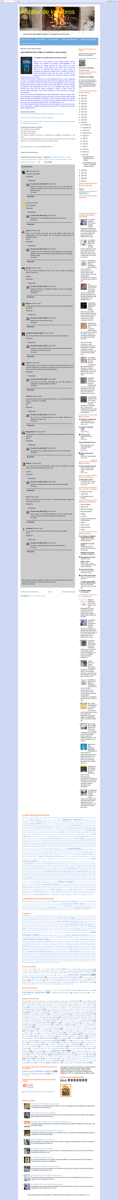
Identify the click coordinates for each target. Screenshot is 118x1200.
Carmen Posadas (26, 832)
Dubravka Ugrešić (26, 838)
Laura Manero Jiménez (28, 944)
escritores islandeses (81, 979)
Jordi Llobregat (76, 854)
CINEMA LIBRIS (86, 590)
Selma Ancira (42, 959)
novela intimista (37, 1051)
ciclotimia (70, 1027)
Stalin (23, 1019)
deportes (54, 1031)
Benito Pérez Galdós (53, 829)
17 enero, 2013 (48, 333)
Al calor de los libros (48, 11)
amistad (48, 1023)
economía (42, 1033)
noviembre (86, 127)
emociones (59, 1033)
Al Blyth (94, 817)
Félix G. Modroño (41, 843)
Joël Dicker (73, 859)
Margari (28, 303)
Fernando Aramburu (47, 841)
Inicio (50, 592)
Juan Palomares (89, 904)
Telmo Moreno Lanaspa (56, 961)
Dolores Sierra (55, 926)
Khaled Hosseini (55, 863)
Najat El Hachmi (72, 874)
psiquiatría (91, 1053)
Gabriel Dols (69, 930)
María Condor (32, 949)
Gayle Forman (59, 843)
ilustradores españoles (33, 992)
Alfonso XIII (45, 1001)
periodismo (27, 1053)
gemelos (53, 1036)
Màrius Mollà (55, 874)
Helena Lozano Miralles (55, 932)
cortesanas (81, 1029)
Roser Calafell (39, 909)
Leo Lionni (71, 865)
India (92, 1009)
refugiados (55, 1054)
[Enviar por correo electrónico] (45, 162)
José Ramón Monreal (68, 939)
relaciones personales (68, 1054)
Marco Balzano (26, 869)
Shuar (87, 1017)
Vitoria (24, 1021)
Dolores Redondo (83, 836)
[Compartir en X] (48, 162)
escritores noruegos (35, 982)
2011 (82, 173)
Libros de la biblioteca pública (58, 159)
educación (49, 1033)
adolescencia (87, 1021)
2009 (82, 178)
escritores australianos (87, 969)
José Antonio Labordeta (70, 856)
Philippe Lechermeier (52, 882)
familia (76, 1034)
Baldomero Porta (91, 919)
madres (39, 1042)
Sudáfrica (30, 1019)
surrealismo (63, 1058)
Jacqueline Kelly (56, 851)
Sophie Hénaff (39, 889)
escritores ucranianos (51, 984)
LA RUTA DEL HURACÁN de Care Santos (92, 398)
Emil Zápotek (25, 1006)
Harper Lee (54, 845)
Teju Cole (85, 891)
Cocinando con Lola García (87, 544)
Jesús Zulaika (26, 937)
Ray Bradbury (62, 884)
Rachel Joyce (29, 884)
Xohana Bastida (39, 962)
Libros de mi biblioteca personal (34, 1074)
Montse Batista (57, 953)
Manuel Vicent (74, 868)
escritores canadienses (28, 972)
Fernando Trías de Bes (79, 841)
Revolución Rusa (77, 1015)
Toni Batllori (67, 892)
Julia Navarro (57, 861)
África (74, 1062)
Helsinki (74, 1009)
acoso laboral (76, 1021)
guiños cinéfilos (34, 1038)
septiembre (86, 133)
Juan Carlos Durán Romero (85, 939)
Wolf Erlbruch (78, 909)
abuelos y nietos (41, 1021)
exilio (63, 1034)
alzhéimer (39, 1023)
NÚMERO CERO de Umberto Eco (92, 379)
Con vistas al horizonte (88, 575)
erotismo (93, 1033)
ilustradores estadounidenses (60, 992)
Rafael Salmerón (38, 884)
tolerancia (67, 1060)
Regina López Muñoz (84, 956)
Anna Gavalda (31, 825)
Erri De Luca (51, 840)
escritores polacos (48, 982)
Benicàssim (85, 1001)
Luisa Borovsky (35, 946)
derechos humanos (64, 1031)
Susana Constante (35, 961)
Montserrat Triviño (67, 953)
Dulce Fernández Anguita (73, 926)
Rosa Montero (37, 886)
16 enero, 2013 (34, 171)
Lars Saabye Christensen (38, 865)
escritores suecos (87, 982)
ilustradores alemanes (28, 990)
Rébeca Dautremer (47, 909)
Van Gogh (79, 1019)
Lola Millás (30, 866)
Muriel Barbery (47, 874)
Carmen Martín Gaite (79, 830)
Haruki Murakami (62, 845)
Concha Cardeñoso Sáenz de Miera (78, 925)
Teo (67, 909)
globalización (75, 1036)
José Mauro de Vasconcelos (46, 859)
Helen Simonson (79, 845)
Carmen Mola (91, 831)
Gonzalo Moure (26, 845)
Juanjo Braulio (50, 861)
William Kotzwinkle (60, 894)
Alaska (32, 1001)
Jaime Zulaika (72, 935)
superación (54, 1058)
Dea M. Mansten (30, 926)
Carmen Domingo (69, 830)
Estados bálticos (57, 1006)
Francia (24, 1007)
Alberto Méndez (57, 820)
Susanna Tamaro (39, 891)
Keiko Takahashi (75, 943)
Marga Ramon (30, 431)
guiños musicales (62, 1038)
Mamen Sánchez (46, 868)
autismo (84, 1023)
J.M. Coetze (40, 851)
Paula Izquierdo (44, 879)
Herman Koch (39, 846)
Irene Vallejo (45, 849)
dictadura (74, 1031)
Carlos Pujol (93, 921)
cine (23, 1029)
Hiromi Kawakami (56, 846)
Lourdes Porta (26, 946)
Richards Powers (88, 884)
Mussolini (81, 1012)
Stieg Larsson (73, 889)
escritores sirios (60, 982)
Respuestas (32, 180)
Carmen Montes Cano (77, 923)
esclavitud (27, 1034)
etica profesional (55, 1034)
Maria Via (24, 948)
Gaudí (75, 1007)
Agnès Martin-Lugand (75, 817)
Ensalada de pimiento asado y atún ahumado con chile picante (88, 548)
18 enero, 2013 (34, 363)
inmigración (42, 1040)
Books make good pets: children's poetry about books (87, 469)
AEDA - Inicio (85, 561)
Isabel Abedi (64, 849)
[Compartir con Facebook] (50, 162)
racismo (24, 1054)
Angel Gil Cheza (88, 823)
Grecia (24, 1009)
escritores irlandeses (67, 979)
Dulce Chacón (35, 838)
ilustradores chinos (87, 990)
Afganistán (25, 1001)
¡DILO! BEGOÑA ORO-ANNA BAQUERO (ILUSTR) (87, 447)
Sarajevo (38, 1017)
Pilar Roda (62, 956)
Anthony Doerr (75, 825)
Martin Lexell (73, 948)
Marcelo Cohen (92, 946)
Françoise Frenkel (91, 841)
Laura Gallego (57, 865)
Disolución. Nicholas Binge (88, 456)
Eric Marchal (44, 840)
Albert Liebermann (48, 820)
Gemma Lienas (67, 843)
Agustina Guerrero (86, 817)
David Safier (47, 836)
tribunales (32, 1062)
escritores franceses (71, 977)
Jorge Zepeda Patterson (31, 856)
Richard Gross (38, 958)
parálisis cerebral (91, 1051)
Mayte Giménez (83, 951)
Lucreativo (60, 906)
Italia (41, 1011)
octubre (85, 130)
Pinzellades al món (87, 479)
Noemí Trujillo (67, 876)
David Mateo (34, 836)
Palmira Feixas (26, 956)
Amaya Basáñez (53, 918)
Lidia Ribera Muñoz (79, 865)
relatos (91, 1054)
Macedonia (91, 1011)
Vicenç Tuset (92, 961)
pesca (35, 1053)
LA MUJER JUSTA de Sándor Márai (92, 642)
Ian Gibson (75, 846)
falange (70, 1034)
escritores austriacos (28, 971)
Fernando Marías (58, 841)
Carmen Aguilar (36, 923)
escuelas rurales (44, 1034)
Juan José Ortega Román (45, 941)
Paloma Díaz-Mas (47, 878)
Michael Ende (44, 873)
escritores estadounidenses (29, 159)
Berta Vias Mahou (44, 921)
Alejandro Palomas (71, 819)
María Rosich (26, 951)
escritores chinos (70, 972)
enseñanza (86, 1033)
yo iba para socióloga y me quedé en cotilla (88, 536)
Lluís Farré (49, 906)
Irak (31, 1011)
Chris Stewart (61, 832)
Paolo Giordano (78, 878)
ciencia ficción (90, 1027)
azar (54, 1025)
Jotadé (82, 430)
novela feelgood (72, 1048)
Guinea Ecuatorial (59, 1009)
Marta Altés (67, 906)
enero (84, 154)
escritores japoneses (36, 980)
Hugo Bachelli (66, 932)
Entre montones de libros (87, 454)
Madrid (24, 1012)
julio (84, 138)
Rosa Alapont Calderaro (71, 958)
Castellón (61, 1002)
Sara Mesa (37, 887)
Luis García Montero (68, 866)
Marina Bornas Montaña (45, 948)
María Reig (74, 871)
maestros (47, 1042)
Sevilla (82, 1017)
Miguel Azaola (29, 953)
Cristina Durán (91, 901)
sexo (58, 1056)
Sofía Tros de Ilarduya (90, 959)
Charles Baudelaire (36, 832)
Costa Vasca (43, 1004)
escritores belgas (41, 971)
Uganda (47, 1019)
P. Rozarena (81, 954)
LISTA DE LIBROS (40, 39)
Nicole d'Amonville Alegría (54, 954)
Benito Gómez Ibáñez (27, 921)
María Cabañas (75, 906)
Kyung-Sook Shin (26, 865)
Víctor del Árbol (41, 894)
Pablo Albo (90, 876)
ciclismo (64, 1027)
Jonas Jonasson (50, 854)
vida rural (58, 1062)
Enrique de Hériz (81, 928)
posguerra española (65, 1053)
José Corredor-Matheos (83, 856)
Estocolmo (66, 1006)
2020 (82, 103)
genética (60, 1036)
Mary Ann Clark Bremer (28, 871)
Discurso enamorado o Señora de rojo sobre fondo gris (88, 586)
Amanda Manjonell (44, 918)
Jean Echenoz (26, 852)
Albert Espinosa (36, 820)
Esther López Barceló (68, 840)
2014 (82, 120)
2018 (82, 109)
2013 (82, 122)
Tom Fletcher (60, 892)
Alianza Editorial (86, 504)
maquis (62, 1042)
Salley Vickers (83, 886)
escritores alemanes (55, 969)
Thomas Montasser (38, 892)
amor (56, 1023)
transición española (77, 1060)
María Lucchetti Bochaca (77, 949)
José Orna (58, 859)
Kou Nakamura (72, 863)
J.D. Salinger (33, 851)
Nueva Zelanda (31, 1014)
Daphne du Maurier (86, 834)
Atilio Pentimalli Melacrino (70, 919)
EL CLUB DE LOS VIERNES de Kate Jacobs (45, 1104)
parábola (82, 1051)
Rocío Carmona (29, 886)
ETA (78, 1004)
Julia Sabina (64, 861)
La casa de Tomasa (87, 569)
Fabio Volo (29, 841)
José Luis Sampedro (31, 859)
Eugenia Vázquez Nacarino (34, 930)
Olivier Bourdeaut (82, 876)
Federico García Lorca (82, 1006)
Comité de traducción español (57, 925)
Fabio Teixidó (45, 930)
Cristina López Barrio (41, 834)
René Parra (93, 956)
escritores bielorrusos (54, 971)
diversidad (88, 1031)
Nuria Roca (74, 876)
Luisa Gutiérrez (43, 946)
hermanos (74, 1038)
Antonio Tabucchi (55, 827)
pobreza (48, 1053)
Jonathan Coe (58, 854)
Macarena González (53, 946)
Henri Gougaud (30, 846)
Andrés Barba (79, 823)
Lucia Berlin (60, 866)
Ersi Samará (89, 928)
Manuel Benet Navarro (56, 868)
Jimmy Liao (88, 852)
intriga (40, 159)
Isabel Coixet (84, 849)
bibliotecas (62, 1025)
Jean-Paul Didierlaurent (37, 852)
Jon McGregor (42, 854)
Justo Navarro (66, 943)
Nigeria (87, 1012)
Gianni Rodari (84, 843)
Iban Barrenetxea (55, 904)
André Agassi (71, 823)
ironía (68, 1040)
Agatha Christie (57, 817)
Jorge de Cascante (45, 856)
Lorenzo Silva (47, 866)
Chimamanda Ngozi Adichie (49, 832)
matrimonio (77, 1042)
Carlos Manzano (74, 921)
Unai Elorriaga (84, 961)
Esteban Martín (59, 840)
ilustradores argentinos (42, 990)
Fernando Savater (68, 841)
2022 (82, 98)
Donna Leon (92, 836)
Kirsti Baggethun (84, 943)
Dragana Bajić (62, 926)
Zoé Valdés (90, 894)
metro (49, 1044)
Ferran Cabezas (34, 904)
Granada (91, 1007)
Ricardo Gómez (79, 884)
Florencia (91, 1006)
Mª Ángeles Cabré (86, 953)
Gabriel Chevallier (51, 843)
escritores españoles (79, 974)
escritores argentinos (72, 969)
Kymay (28, 230)
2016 (82, 114)
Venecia (86, 1019)
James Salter (64, 851)
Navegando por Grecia (88, 557)
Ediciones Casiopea (87, 509)
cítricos (41, 1031)
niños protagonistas (75, 1046)
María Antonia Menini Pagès (84, 948)
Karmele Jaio (89, 861)
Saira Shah (76, 886)
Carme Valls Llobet (49, 830)
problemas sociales (80, 1053)
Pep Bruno (67, 879)
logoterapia (32, 1042)
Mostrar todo (94, 460)
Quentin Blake (66, 907)
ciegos (76, 1027)
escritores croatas (49, 975)
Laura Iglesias (92, 943)
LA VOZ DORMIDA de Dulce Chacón (42, 1139)
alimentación (31, 1023)
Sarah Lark (44, 887)
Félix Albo (33, 843)
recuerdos (44, 1055)
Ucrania (42, 1019)
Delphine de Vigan (56, 836)
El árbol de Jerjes (85, 558)
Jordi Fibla (76, 937)
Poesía (67, 1014)
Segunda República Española (69, 1017)
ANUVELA (25, 916)
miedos (65, 1044)
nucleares (47, 1051)
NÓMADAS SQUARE (87, 553)
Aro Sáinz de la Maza (67, 827)
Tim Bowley (46, 892)
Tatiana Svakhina (45, 961)
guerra (83, 1036)
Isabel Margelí (45, 935)
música (85, 1044)
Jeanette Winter (48, 852)
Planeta (83, 522)
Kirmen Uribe (64, 863)
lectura (85, 1040)
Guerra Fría (49, 1009)
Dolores (28, 463)
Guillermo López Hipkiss (41, 932)
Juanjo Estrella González (28, 943)
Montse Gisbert (40, 874)
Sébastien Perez (68, 891)
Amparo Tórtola (51, 822)
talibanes (37, 1060)
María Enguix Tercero (63, 949)
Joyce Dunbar (65, 859)
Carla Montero (26, 830)
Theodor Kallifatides (27, 892)
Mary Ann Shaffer (39, 871)
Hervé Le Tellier (47, 846)
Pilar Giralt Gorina (54, 956)
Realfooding (58, 1015)
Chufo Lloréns (89, 832)
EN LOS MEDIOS (53, 39)
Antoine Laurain (84, 825)
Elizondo (91, 1004)
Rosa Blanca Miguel (30, 909)
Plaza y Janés (85, 525)
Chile (94, 1002)
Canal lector (84, 494)
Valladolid (61, 1019)
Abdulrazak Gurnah (27, 817)
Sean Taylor (50, 887)
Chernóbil (88, 1002)
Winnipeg (30, 1021)
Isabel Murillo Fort (54, 935)
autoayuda (91, 1023)
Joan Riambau (45, 937)
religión (24, 1056)
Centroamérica (70, 1002)
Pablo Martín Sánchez (90, 954)
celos (58, 1027)
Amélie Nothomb (64, 822)
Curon (68, 1004)
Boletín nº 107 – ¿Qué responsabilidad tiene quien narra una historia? (88, 564)
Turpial (83, 529)
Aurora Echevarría (82, 919)
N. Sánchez (36, 954)
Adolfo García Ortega (44, 916)
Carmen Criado (56, 923)
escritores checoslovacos (44, 972)
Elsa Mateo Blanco (61, 928)
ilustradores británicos (71, 990)
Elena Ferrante (65, 838)
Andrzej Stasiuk (63, 823)
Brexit (41, 1002)
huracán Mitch (92, 1038)
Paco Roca (30, 878)
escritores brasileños (68, 971)
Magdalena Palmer (63, 946)
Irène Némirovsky (54, 849)
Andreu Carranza (54, 823)
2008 (82, 181)
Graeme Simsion (36, 845)
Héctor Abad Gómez (83, 1009)
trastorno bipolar (90, 1060)
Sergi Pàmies (49, 959)
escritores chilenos (58, 972)
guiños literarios (47, 1038)
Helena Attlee (87, 845)
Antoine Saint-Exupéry (46, 901)
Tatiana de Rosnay (78, 891)
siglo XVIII (79, 1056)
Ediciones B (84, 507)
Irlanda (36, 1011)
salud (38, 1056)
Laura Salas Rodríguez (51, 944)
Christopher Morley (80, 832)
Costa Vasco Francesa (54, 1004)
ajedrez (24, 1023)
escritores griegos (88, 977)
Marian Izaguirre (62, 869)
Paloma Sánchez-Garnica (59, 878)
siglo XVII (71, 1056)
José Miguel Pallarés (56, 939)
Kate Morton (30, 863)
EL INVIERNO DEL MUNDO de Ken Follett (88, 158)
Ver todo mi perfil (84, 70)
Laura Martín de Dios (39, 944)
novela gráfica (83, 1048)
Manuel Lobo (84, 946)
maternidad (69, 1042)
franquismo (25, 1036)
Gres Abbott (48, 904)
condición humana (52, 1029)
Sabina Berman (68, 886)
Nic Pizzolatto (37, 876)
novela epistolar (47, 1048)
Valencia (54, 1019)
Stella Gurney (64, 889)
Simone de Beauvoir (67, 887)
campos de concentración (48, 1027)
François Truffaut (49, 1007)
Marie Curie (33, 1012)
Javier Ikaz (86, 851)
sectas (53, 1056)
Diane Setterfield (73, 836)
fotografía (91, 1034)
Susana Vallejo (30, 891)
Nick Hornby (53, 876)
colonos (42, 1029)
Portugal (74, 1014)
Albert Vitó (72, 916)
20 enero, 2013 (40, 431)
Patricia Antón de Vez (36, 956)
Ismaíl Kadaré (25, 851)
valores (39, 1062)
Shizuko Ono (57, 959)
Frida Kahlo (59, 1007)
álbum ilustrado (83, 1063)
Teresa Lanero (77, 961)
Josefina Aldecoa (58, 856)
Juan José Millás (42, 861)
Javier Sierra (92, 851)
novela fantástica (60, 1048)
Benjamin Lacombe (59, 901)
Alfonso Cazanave (87, 916)
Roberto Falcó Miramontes (57, 958)
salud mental (46, 1056)
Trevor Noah (74, 892)
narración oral (92, 1044)
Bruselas (47, 1002)
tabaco (31, 1060)
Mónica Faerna (29, 954)
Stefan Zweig (56, 889)
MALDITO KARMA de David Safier (91, 601)
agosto (85, 135)
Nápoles (39, 1014)
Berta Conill (37, 921)
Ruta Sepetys (60, 886)
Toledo (36, 1019)
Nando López (79, 874)
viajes (51, 1062)
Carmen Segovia (82, 901)
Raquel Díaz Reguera (51, 884)
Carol (28, 363)
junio (84, 141)
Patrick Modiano (87, 878)
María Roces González (90, 949)
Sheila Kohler (57, 887)
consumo (65, 1029)
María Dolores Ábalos (52, 949)
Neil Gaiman (30, 876)
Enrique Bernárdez (71, 928)
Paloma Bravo (38, 878)
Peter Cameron (88, 879)
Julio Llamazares (82, 861)
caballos (38, 1027)
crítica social (91, 1029)
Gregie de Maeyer (46, 845)
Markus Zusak (79, 869)
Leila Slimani (64, 865)
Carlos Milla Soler (84, 921)
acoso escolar (67, 1021)
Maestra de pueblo (27, 868)
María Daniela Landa (41, 949)
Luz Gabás (93, 866)
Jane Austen (72, 851)
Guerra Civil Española (36, 1009)
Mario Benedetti (71, 869)
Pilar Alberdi (86, 882)
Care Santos (92, 829)
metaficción (32, 1044)
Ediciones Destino (86, 511)
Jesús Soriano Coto (78, 852)
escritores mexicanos (66, 980)
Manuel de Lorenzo (84, 868)
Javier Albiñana (83, 935)
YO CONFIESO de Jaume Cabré (92, 286)
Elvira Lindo (89, 838)
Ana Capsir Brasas (74, 822)
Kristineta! (29, 528)
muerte (70, 1044)
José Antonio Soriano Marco (36, 939)
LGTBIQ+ (67, 1011)
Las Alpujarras (83, 1011)
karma (79, 1040)
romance (31, 1056)
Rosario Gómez (52, 886)
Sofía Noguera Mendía (67, 959)
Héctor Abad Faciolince (66, 846)
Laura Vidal (67, 944)
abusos (52, 1021)
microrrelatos (57, 1044)
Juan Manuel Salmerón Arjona (62, 941)
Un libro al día (85, 434)
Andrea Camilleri (36, 824)
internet (49, 1040)
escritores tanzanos (39, 984)
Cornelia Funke (31, 834)
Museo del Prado (72, 1012)
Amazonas (59, 1001)
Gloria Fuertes (92, 843)
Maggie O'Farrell (36, 868)
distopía (81, 1031)
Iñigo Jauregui (62, 935)
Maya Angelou (26, 873)
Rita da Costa (46, 958)
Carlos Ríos (33, 830)
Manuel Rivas (66, 868)
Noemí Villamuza (43, 907)
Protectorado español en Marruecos (31, 1015)
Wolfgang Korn (69, 894)
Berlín (92, 1001)
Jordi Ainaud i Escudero (65, 937)
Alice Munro (32, 822)
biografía (70, 1025)
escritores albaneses (41, 969)
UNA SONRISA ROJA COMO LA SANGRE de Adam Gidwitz (89, 164)
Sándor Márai (60, 891)
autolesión (39, 1025)
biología (78, 1025)
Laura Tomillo (61, 944)
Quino (91, 882)
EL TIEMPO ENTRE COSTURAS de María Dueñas (92, 223)
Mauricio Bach (74, 951)
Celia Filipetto (38, 925)
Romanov (91, 1015)
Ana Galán (90, 822)
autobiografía (27, 1025)
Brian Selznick (72, 829)
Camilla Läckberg (82, 829)
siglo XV (64, 1056)
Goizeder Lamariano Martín (35, 333)
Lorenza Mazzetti (38, 866)
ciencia (82, 1027)
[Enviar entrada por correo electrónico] (38, 162)
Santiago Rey (34, 959)
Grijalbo (83, 514)
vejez (44, 1062)
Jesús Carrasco (58, 852)
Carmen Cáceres (64, 923)
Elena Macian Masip (31, 928)
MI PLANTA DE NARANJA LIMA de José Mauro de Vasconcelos (51, 1122)
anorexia (64, 1023)
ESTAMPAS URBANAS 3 (88, 554)
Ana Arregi (78, 918)
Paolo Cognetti (70, 878)
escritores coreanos (36, 975)
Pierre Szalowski (78, 882)
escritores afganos (27, 969)
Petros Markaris (31, 882)
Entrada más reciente (29, 592)
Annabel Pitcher (47, 825)
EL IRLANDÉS (85, 592)
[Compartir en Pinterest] (51, 162)
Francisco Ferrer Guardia (36, 1007)
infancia (32, 1040)
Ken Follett (47, 863)
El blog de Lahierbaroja (88, 419)
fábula (32, 1036)
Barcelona (76, 1001)
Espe (27, 171)
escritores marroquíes (51, 980)
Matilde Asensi (92, 871)
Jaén (51, 1011)
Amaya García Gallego (66, 918)
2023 (82, 95)
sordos (46, 1058)
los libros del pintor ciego (87, 427)
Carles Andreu (52, 921)
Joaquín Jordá (53, 937)
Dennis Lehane (65, 836)
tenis (44, 1060)
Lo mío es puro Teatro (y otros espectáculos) (88, 582)
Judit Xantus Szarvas (40, 943)
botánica (84, 1025)
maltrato (54, 1042)
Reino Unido (66, 1015)
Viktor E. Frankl (31, 894)
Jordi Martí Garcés (91, 937)
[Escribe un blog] (46, 162)
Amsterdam (67, 1001)
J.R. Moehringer (48, 851)
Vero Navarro (71, 909)
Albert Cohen (25, 820)
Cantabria (54, 1002)
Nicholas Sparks (45, 876)
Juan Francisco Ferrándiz (83, 859)
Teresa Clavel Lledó (68, 961)
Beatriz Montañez (43, 829)
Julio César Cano (72, 861)
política (55, 1053)
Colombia (26, 1004)
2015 (82, 117)
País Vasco (53, 1014)
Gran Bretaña (83, 1007)
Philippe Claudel (41, 882)
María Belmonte (49, 871)
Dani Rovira (61, 834)
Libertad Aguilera (75, 944)
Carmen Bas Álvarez (45, 923)
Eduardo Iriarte (84, 926)
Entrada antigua (68, 592)
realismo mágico (34, 1054)
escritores (35, 1034)
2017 (82, 112)
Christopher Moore (69, 832)
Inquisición (25, 1011)
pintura (41, 1053)
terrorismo (50, 1060)
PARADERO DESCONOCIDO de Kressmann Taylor (47, 1130)
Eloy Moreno (80, 838)
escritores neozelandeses (81, 980)
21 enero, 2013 (36, 463)
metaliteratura (42, 1044)
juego (74, 1040)
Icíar (27, 497)
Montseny (40, 1012)
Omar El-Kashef (74, 954)
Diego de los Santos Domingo (43, 926)
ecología (35, 1033)
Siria (93, 1017)
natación (26, 1046)
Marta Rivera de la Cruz (89, 869)
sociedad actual (90, 1057)
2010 (82, 175)
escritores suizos (26, 984)
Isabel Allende (74, 848)
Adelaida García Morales (46, 817)
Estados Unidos (46, 1006)
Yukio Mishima (76, 894)
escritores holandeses (40, 979)
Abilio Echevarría (33, 916)
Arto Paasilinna (77, 827)
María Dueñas (59, 871)
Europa (72, 1006)
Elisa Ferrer (72, 838)
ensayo (78, 1033)
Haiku (67, 1009)
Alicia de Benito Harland (32, 918)
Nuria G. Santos (65, 954)
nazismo (62, 1046)
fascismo (83, 1034)
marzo (85, 149)
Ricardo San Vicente (27, 958)
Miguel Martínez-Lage (38, 953)
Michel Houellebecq (54, 873)
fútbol (38, 1036)
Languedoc (74, 1011)
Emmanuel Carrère (35, 840)
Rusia (23, 1017)
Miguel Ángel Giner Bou (76, 873)
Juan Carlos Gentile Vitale (29, 941)
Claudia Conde (45, 925)
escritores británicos (84, 971)
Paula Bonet (36, 879)
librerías (24, 1042)
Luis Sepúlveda (78, 866)
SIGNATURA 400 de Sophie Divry (92, 325)
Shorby (28, 268)
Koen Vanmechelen (35, 906)
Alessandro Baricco (87, 820)
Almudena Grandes (41, 822)
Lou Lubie (53, 866)
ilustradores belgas (57, 990)
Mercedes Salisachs (35, 873)
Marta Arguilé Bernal (63, 948)
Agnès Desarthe (65, 817)
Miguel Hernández (64, 873)
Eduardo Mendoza (54, 838)
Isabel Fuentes (92, 849)
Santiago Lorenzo (27, 887)
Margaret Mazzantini (52, 869)
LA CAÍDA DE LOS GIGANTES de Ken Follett (45, 1166)
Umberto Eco (89, 892)
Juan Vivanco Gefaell (90, 941)
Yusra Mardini (84, 894)
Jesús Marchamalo (67, 852)
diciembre (86, 125)
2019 (82, 106)
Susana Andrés (26, 961)
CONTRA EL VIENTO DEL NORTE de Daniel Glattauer (92, 306)
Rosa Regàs (44, 886)
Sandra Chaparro (26, 959)
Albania (38, 1001)
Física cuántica (68, 1007)
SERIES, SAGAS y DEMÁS (88, 39)
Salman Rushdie (91, 886)
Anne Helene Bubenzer (57, 825)
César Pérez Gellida (53, 834)
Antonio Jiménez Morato (42, 919)
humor (82, 1038)
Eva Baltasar (78, 840)
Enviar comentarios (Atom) (37, 596)
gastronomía (45, 1036)
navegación (53, 1046)
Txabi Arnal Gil (82, 892)
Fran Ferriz (41, 904)
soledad (29, 1059)
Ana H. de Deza (85, 918)
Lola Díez (93, 944)
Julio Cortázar (50, 943)
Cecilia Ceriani (30, 925)
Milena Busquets (48, 953)
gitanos (67, 1036)
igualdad (26, 1040)
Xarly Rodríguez (86, 909)
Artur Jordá (51, 919)
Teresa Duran (92, 891)
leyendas (45, 159)
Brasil (29, 1002)
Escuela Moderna (35, 1006)
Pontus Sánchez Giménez (71, 956)
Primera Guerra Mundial (86, 1014)
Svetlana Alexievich (50, 891)
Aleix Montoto (78, 916)
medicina (86, 1042)
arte (78, 1023)
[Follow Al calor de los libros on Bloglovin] (84, 194)
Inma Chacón (38, 849)
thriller (58, 1061)
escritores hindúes (27, 979)
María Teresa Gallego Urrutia (40, 951)
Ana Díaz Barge (84, 822)
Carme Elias (40, 830)
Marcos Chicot (34, 869)
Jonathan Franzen (66, 854)
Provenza (44, 1015)
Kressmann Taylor (81, 863)
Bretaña (35, 1002)
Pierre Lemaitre (65, 882)
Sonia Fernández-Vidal (86, 887)
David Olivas (40, 836)
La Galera (84, 516)
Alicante (53, 1001)
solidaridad (39, 1058)
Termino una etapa (86, 77)
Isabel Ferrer (85, 932)
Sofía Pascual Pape (78, 959)
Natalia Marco (42, 954)
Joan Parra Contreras (36, 937)
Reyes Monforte (71, 884)
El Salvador (84, 1004)
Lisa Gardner (88, 865)
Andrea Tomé (46, 823)
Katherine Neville (39, 863)
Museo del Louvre (61, 1012)
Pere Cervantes (80, 879)
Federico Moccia (37, 841)
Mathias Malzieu (83, 871)
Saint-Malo (30, 1017)
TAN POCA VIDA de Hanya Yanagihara (43, 1113)
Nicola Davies (60, 876)
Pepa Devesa (31, 162)
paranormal (74, 1051)
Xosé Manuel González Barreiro (52, 962)
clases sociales (31, 1029)
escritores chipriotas (83, 972)
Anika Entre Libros (86, 491)
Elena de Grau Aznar (50, 928)
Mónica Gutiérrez (63, 874)
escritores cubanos (62, 975)
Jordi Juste (82, 937)
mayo (84, 144)
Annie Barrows (67, 825)
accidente (59, 1021)
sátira (70, 1058)
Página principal (26, 39)
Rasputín (51, 1015)
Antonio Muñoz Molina (43, 827)
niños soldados (89, 1046)
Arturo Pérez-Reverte (87, 827)
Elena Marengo (41, 928)
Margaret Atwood (42, 869)
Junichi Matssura (58, 943)
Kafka (56, 1011)
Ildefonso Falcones (30, 849)
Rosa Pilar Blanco (82, 958)
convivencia (73, 1029)
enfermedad (70, 1033)
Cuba (63, 1004)
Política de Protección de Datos (31, 43)
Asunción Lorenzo (58, 919)
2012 (82, 170)
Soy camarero (46, 889)
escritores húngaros (53, 979)
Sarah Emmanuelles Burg (59, 909)
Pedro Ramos (52, 879)
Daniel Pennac (77, 834)
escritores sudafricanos (73, 982)
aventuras (62, 157)
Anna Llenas (39, 825)
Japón (46, 1011)
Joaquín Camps (34, 854)
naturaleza (34, 1046)
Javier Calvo (92, 935)
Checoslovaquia (80, 1002)
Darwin (73, 1004)
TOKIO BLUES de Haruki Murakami (42, 1148)
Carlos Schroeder (26, 923)
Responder (29, 176)
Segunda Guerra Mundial (50, 1017)
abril (84, 146)
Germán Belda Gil (75, 843)
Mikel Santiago (87, 873)
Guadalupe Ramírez (28, 932)
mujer (77, 1044)
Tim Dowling (53, 892)
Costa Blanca (34, 1004)
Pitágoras (60, 1014)
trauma (24, 1062)
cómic (47, 1031)
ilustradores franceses (80, 992)
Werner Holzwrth (51, 894)
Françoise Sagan (26, 843)
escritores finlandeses (54, 977)
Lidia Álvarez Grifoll (85, 944)
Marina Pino (54, 948)
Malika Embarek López (75, 946)
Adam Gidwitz (54, 157)
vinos (64, 1062)
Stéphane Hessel (82, 889)
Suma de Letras (85, 527)
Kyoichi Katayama (91, 863)
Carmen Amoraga (59, 830)
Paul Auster (30, 879)
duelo (28, 1033)
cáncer (35, 1031)
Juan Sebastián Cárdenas (77, 941)
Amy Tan (57, 822)
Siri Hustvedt (76, 887)
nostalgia (25, 1048)
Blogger (87, 1195)
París (45, 1014)
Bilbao (24, 1002)
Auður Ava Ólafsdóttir (32, 829)
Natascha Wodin (87, 874)
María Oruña (67, 871)
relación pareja (82, 1054)
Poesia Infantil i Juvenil (88, 466)
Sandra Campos (92, 958)
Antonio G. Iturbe (31, 827)
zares (69, 1062)
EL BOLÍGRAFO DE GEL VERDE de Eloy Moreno (46, 1175)
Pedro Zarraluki (60, 879)
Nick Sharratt (34, 907)
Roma (85, 1015)
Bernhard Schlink (63, 829)
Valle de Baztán (70, 1019)
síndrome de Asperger (80, 1058)
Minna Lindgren (32, 874)
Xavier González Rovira (28, 962)
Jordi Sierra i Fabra (86, 854)
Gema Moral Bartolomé (80, 930)
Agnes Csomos (54, 916)
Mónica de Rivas (26, 907)
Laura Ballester (49, 865)
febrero (85, 152)
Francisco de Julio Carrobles (57, 930)
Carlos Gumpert (63, 921)
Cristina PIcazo (26, 904)
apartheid (71, 1023)
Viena (92, 1019)
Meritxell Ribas (83, 906)
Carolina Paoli (87, 923)
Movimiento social (49, 1012)
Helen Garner (70, 845)
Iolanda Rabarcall (75, 932)
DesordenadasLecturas (88, 443)
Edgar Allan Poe (44, 838)
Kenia (61, 1011)
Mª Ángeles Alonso (77, 953)
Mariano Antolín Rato (33, 948)
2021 (82, 101)
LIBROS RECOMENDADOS (69, 39)
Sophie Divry (31, 889)
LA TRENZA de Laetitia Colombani (42, 1157)
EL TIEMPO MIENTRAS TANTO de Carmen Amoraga (91, 244)
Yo (27, 203)
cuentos (68, 157)
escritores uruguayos (65, 984)
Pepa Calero (73, 879)
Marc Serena (92, 868)
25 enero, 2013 (51, 184)
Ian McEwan (82, 846)
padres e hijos (59, 1050)
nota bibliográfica (35, 1048)
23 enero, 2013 (34, 497)
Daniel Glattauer (69, 834)
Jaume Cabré (79, 851)
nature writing (44, 1046)
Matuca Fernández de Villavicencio (60, 951)
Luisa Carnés (86, 866)
